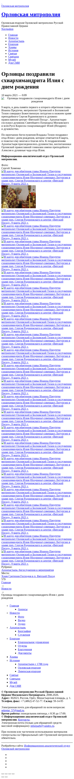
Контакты (24, 719)
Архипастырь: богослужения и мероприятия (27, 570)
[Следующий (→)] (6, 776)
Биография (24, 631)
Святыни (13, 56)
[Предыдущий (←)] (2, 776)
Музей (12, 59)
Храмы (12, 47)
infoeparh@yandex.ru (42, 725)
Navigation (7, 29)
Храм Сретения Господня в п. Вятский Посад (28, 576)
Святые (12, 53)
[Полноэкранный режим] (9, 773)
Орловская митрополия (30, 14)
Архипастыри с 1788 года (33, 664)
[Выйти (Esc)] (2, 773)
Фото (21, 616)
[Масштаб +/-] (13, 773)
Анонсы (23, 609)
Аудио (21, 623)
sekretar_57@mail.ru (12, 710)
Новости (13, 38)
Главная (13, 34)
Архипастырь (16, 41)
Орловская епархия (29, 667)
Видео (21, 620)
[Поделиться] (6, 773)
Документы (24, 653)
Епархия (13, 44)
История (13, 50)
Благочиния (25, 649)
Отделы (22, 645)
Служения (24, 634)
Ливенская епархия (29, 671)
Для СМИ (14, 62)
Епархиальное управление (33, 642)
